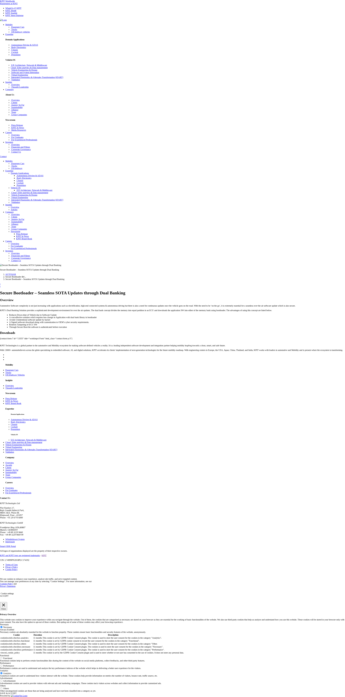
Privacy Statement (7, 586)
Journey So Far (11, 470)
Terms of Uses (11, 565)
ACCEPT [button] (4, 596)
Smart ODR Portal (8, 546)
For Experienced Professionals (18, 493)
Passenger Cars (11, 370)
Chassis (14, 424)
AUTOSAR (10, 274)
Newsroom (15, 231)
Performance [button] (5, 663)
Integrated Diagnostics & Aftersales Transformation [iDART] (31, 449)
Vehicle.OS (15, 188)
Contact (3, 156)
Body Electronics (18, 422)
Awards (8, 465)
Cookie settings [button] (7, 593)
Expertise (9, 34)
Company (9, 89)
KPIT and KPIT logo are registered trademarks (20, 555)
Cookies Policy (6, 584)
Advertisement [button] (6, 678)
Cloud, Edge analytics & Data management (23, 442)
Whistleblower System (15, 539)
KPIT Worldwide (7, 1)
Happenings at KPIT (9, 3)
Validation (9, 452)
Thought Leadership (14, 388)
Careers (8, 132)
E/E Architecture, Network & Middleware (28, 440)
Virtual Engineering (13, 447)
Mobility (9, 24)
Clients (8, 467)
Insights (8, 82)
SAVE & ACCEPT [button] (8, 693)
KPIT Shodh (10, 10)
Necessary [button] (4, 624)
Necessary (7, 627)
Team (7, 475)
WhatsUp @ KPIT (13, 8)
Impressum (10, 542)
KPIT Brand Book (24, 239)
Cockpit (14, 427)
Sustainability (11, 472)
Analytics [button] (4, 670)
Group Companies (13, 477)
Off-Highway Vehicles (15, 375)
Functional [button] (4, 655)
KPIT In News (22, 236)
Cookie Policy (11, 569)
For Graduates (11, 490)
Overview (9, 385)
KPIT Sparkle (11, 13)
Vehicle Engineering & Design (18, 445)
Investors (9, 142)
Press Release (22, 234)
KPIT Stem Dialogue (14, 15)
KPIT (44, 555)
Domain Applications (20, 173)
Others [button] (3, 686)
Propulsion (15, 429)
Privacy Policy (11, 567)
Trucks (8, 372)
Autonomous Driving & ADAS (24, 419)
